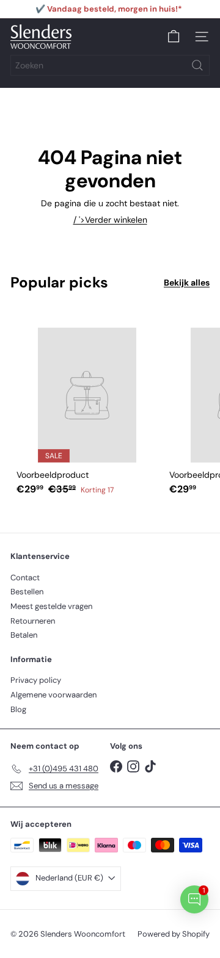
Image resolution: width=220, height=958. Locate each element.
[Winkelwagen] (174, 36)
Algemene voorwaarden (53, 695)
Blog (18, 709)
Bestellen (26, 591)
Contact (25, 577)
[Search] (197, 65)
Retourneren (32, 621)
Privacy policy (35, 680)
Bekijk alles (187, 283)
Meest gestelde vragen (51, 606)
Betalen (23, 635)
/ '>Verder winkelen (110, 219)
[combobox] (110, 65)
